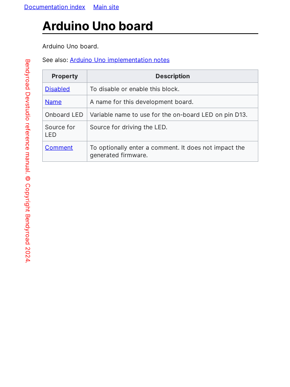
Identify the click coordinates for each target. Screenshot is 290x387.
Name (53, 101)
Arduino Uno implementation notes (120, 59)
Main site (106, 7)
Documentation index (54, 7)
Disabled (57, 89)
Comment (59, 147)
